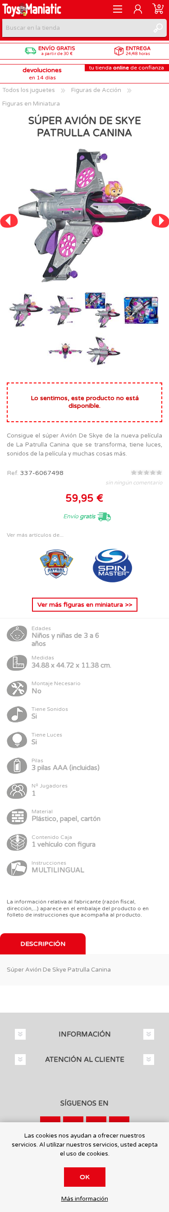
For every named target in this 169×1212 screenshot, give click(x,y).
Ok (85, 1177)
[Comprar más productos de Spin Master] (113, 583)
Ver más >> (84, 604)
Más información (84, 1199)
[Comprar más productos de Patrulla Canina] (58, 583)
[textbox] (75, 28)
